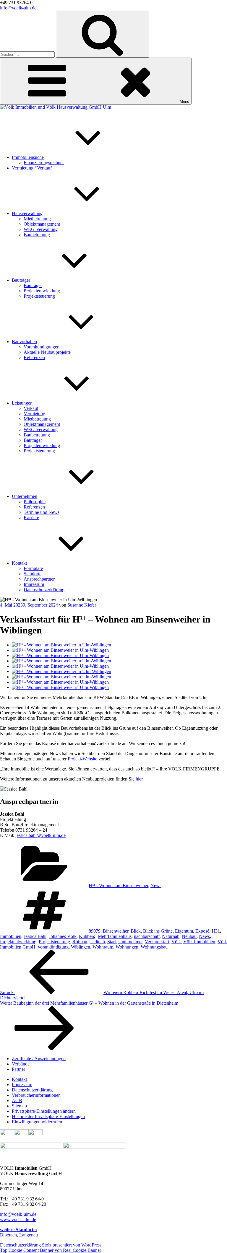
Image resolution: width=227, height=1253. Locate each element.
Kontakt (19, 563)
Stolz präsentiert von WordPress (71, 1244)
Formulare (33, 568)
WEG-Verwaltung (41, 229)
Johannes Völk (63, 936)
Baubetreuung (37, 234)
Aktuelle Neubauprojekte (47, 352)
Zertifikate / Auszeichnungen (39, 1058)
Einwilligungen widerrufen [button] (37, 1121)
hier (139, 778)
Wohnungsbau (154, 946)
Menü (184, 101)
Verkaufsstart (157, 941)
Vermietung (34, 413)
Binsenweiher (115, 930)
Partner (18, 1069)
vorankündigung (53, 946)
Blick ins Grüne (158, 930)
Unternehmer (130, 941)
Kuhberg (87, 936)
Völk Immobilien (199, 941)
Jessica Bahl (35, 936)
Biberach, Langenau (19, 1232)
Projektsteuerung (39, 296)
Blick (136, 930)
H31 (216, 930)
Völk (176, 941)
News (155, 885)
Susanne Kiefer (81, 604)
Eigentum (184, 930)
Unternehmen (24, 496)
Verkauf (31, 408)
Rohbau (79, 941)
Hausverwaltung (27, 213)
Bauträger (21, 280)
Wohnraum (103, 946)
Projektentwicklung (42, 290)
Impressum (34, 584)
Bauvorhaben (24, 341)
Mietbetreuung (37, 218)
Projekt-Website (82, 758)
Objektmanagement (42, 224)
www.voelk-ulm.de (18, 1219)
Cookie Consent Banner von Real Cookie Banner (55, 1250)
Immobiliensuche (28, 157)
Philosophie (35, 501)
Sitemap (19, 1105)
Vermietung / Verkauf (32, 167)
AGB (17, 1100)
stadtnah (97, 941)
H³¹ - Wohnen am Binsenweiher (118, 885)
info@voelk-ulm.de (18, 7)
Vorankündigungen (41, 346)
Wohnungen (127, 946)
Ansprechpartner (39, 578)
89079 (94, 930)
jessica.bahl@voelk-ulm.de (40, 835)
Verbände (21, 1063)
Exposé (202, 930)
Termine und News (41, 512)
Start (111, 941)
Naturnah (170, 936)
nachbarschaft (147, 936)
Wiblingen (80, 946)
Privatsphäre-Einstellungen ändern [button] (44, 1111)
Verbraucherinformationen (36, 1095)
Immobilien (10, 936)
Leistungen (22, 402)
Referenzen (34, 357)
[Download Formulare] (35, 1133)
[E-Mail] (7, 1133)
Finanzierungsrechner (44, 162)
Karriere (31, 517)
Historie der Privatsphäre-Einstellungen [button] (48, 1116)
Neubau (189, 936)
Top (3, 1250)
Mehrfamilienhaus (115, 936)
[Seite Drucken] (21, 1133)
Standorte (32, 573)
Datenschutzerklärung (44, 589)
